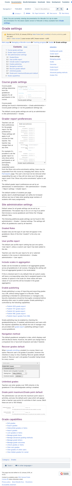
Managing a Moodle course (21, 42)
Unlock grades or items (15, 445)
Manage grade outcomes (16, 442)
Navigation (7, 9)
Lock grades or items (14, 433)
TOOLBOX (18, 9)
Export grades (12, 425)
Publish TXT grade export (16, 309)
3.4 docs (17, 13)
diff (8, 38)
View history (65, 13)
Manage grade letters (14, 440)
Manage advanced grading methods (20, 438)
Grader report (54, 54)
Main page (5, 42)
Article (28, 13)
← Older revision (15, 38)
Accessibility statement (9, 484)
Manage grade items (14, 435)
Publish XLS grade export (16, 311)
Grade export (54, 70)
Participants (6, 174)
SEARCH (28, 9)
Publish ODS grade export (16, 306)
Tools (9, 465)
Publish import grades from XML (18, 316)
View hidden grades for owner (18, 452)
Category (5, 460)
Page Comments (40, 13)
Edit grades (11, 423)
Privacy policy (6, 482)
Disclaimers (29, 482)
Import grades (12, 430)
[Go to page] (58, 9)
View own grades (13, 447)
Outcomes (53, 64)
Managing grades (55, 59)
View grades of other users (16, 450)
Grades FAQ (53, 75)
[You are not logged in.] (67, 9)
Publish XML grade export (16, 313)
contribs (46, 34)
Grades (51, 42)
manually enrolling (12, 350)
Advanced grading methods (59, 72)
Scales (52, 62)
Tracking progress (39, 42)
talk (42, 34)
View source (53, 13)
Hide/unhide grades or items (17, 428)
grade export (19, 327)
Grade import (54, 67)
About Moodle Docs (18, 482)
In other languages (24, 465)
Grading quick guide (56, 51)
